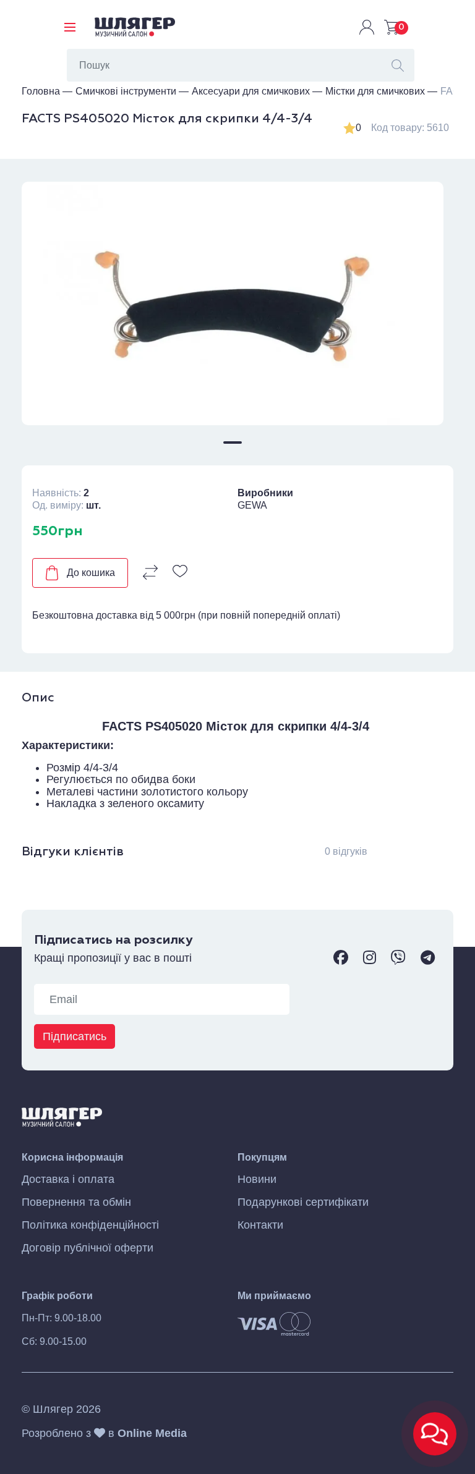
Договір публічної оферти (87, 1248)
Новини (257, 1179)
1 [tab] (232, 442)
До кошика (91, 572)
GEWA (252, 505)
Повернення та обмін (76, 1202)
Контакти (260, 1225)
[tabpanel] (232, 304)
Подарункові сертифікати (303, 1202)
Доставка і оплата (68, 1179)
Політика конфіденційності (90, 1225)
